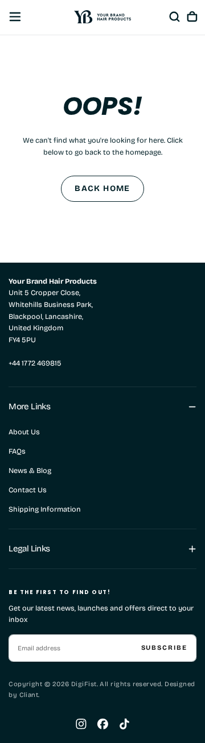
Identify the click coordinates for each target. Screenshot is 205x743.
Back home (102, 188)
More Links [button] (29, 406)
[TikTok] (124, 723)
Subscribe (164, 647)
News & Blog (30, 470)
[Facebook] (102, 723)
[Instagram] (81, 723)
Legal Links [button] (29, 548)
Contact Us (28, 489)
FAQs (17, 451)
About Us (24, 431)
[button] (15, 16)
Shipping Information (45, 509)
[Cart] (192, 16)
